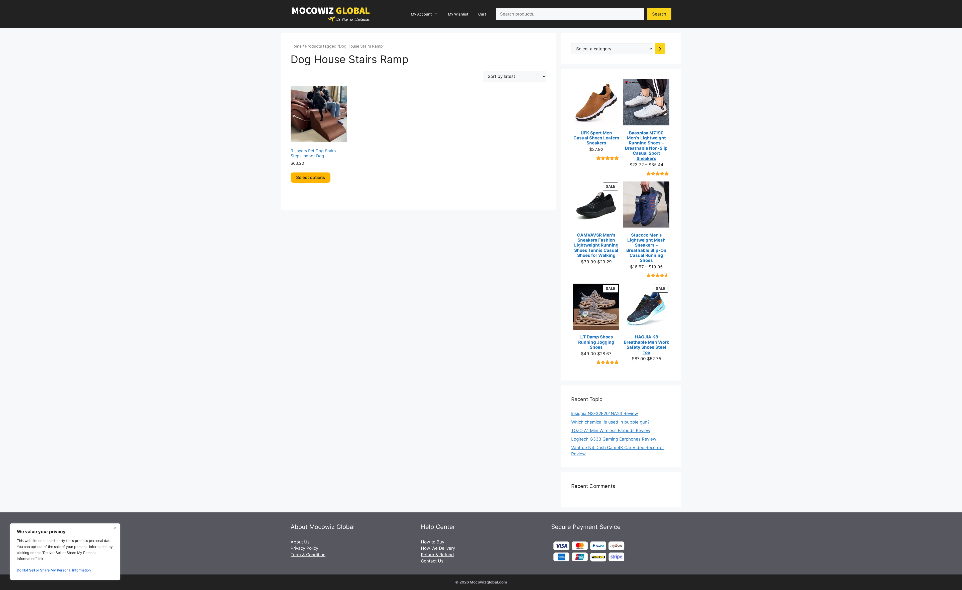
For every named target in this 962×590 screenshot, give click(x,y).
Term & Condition (308, 554)
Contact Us (432, 560)
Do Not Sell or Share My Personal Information (54, 570)
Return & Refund (437, 554)
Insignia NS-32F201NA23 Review (604, 413)
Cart (482, 14)
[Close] (115, 528)
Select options (310, 177)
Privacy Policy (304, 548)
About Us (300, 541)
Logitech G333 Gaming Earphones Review (613, 439)
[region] (65, 551)
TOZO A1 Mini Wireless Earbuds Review (610, 430)
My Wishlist (458, 14)
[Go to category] (660, 48)
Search (659, 14)
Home (296, 46)
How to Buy (432, 541)
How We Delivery (438, 548)
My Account (421, 14)
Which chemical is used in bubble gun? (610, 422)
